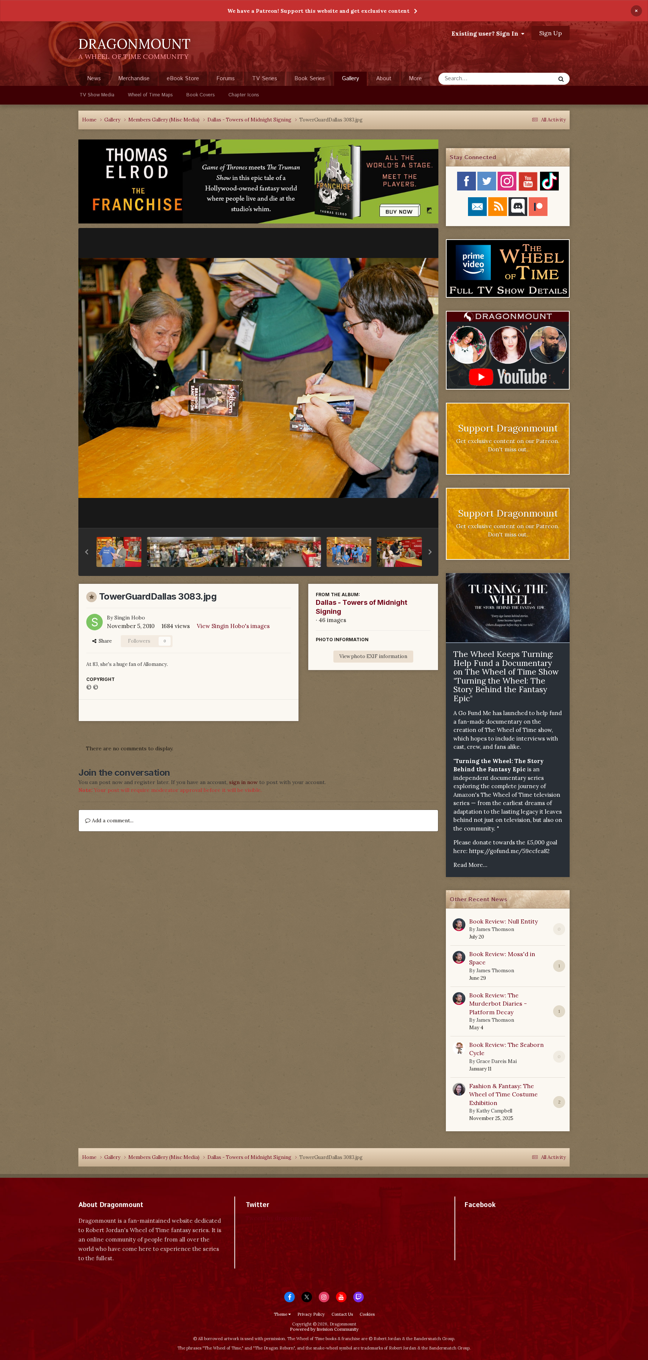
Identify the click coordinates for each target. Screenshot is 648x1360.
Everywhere (531, 78)
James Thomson (495, 929)
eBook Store (183, 78)
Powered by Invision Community (324, 1329)
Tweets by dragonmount (279, 1218)
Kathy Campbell (494, 1111)
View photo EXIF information (373, 656)
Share (104, 641)
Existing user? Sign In (486, 33)
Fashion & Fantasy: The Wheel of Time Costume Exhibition (503, 1094)
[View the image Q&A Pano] (234, 552)
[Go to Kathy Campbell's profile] (459, 1089)
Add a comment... (112, 820)
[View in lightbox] (258, 378)
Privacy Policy (311, 1314)
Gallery (350, 78)
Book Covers (200, 95)
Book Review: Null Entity (503, 921)
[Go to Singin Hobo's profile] (94, 622)
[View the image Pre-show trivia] (118, 552)
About (384, 78)
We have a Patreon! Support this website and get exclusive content (318, 10)
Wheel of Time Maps (150, 95)
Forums (225, 78)
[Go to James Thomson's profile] (459, 924)
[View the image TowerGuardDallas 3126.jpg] (399, 552)
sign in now (243, 782)
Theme (281, 1314)
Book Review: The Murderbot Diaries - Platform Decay (498, 1003)
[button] (86, 552)
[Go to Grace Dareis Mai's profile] (459, 1048)
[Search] (561, 79)
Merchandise (134, 78)
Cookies (367, 1314)
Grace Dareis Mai (496, 1061)
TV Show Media (97, 95)
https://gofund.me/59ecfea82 (509, 851)
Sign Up (550, 33)
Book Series (309, 78)
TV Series (264, 78)
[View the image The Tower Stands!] (349, 552)
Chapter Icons (243, 95)
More (415, 78)
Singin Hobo (129, 617)
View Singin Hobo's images (233, 626)
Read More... (470, 864)
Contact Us (342, 1314)
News (94, 78)
